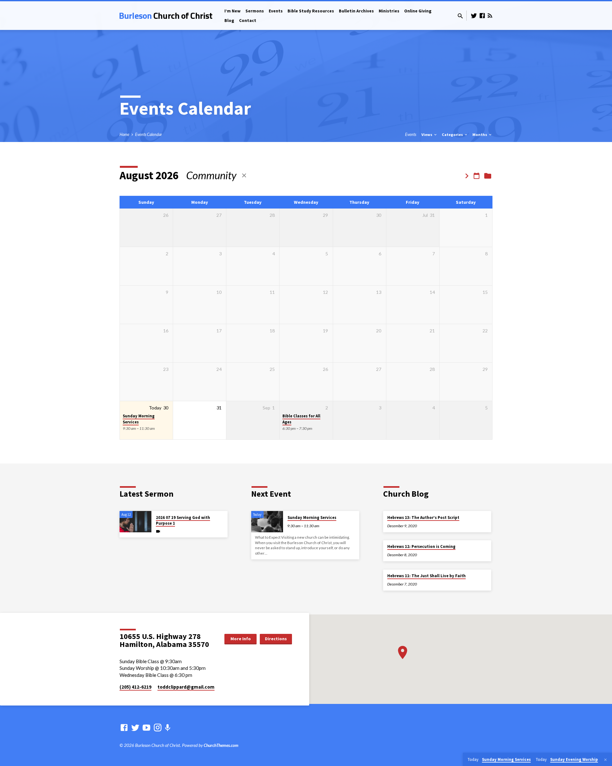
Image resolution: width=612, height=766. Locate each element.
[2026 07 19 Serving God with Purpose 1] (135, 521)
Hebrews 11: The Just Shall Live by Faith (426, 575)
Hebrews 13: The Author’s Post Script (423, 517)
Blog (229, 20)
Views (427, 134)
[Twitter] (473, 15)
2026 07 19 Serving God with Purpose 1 (183, 520)
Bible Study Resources (311, 11)
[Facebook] (482, 15)
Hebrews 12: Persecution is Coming (421, 546)
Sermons (254, 11)
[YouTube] (146, 727)
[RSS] (489, 15)
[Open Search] (460, 16)
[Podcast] (167, 727)
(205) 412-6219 (135, 687)
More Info (240, 639)
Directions (276, 639)
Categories (453, 134)
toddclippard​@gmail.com (186, 687)
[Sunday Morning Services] (267, 521)
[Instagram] (157, 727)
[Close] (605, 759)
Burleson (165, 15)
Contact (247, 20)
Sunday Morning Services (139, 419)
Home (124, 134)
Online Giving (418, 11)
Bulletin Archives (356, 11)
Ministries (389, 11)
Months (480, 134)
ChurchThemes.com (221, 745)
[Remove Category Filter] (244, 175)
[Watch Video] (158, 531)
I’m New (232, 11)
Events (276, 11)
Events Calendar (148, 134)
